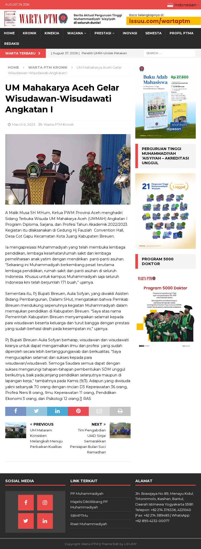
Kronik (29, 33)
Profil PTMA (181, 33)
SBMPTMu (79, 515)
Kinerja (51, 33)
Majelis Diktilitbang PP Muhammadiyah (89, 504)
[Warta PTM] (100, 25)
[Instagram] (45, 502)
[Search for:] (169, 53)
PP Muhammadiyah (86, 493)
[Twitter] (26, 521)
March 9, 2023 (23, 124)
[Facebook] (26, 502)
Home (9, 33)
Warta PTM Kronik (59, 124)
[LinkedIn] (45, 521)
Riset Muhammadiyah (88, 524)
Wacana (75, 33)
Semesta (153, 33)
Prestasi (102, 33)
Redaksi (11, 44)
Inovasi (130, 33)
